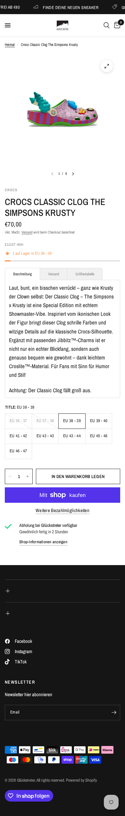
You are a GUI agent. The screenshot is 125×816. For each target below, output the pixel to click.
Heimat (10, 44)
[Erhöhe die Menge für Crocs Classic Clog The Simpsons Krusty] (27, 476)
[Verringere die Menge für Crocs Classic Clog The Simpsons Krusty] (10, 476)
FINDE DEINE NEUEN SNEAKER (67, 7)
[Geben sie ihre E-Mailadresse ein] (113, 712)
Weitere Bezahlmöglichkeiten (62, 510)
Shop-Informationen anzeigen (43, 542)
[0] (116, 25)
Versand (26, 232)
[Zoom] (107, 66)
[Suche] (106, 25)
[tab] (22, 274)
